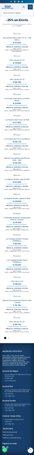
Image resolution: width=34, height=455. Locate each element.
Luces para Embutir (23, 110)
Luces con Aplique (23, 208)
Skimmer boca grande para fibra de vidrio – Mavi (17, 159)
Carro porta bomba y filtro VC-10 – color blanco (17, 39)
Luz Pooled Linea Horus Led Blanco (17, 139)
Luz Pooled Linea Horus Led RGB (17, 120)
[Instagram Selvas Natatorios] (11, 1)
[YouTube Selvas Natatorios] (22, 1)
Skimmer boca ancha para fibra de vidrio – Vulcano (17, 301)
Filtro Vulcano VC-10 (17, 79)
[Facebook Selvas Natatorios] (19, 1)
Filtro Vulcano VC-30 (17, 322)
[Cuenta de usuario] (24, 7)
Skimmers (26, 170)
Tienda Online (6, 24)
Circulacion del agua (16, 70)
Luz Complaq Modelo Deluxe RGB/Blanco (17, 261)
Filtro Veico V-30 (17, 281)
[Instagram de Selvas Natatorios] (7, 447)
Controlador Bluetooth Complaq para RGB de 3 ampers (17, 219)
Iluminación (12, 110)
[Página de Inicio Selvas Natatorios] (7, 7)
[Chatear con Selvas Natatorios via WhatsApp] (4, 449)
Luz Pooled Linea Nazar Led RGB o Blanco (17, 100)
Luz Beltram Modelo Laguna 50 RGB (17, 198)
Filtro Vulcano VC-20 (17, 60)
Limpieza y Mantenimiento (20, 50)
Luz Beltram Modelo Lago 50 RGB (17, 179)
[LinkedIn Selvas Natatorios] (15, 1)
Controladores (15, 230)
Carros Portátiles (15, 50)
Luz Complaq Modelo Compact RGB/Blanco (17, 240)
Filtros (26, 70)
